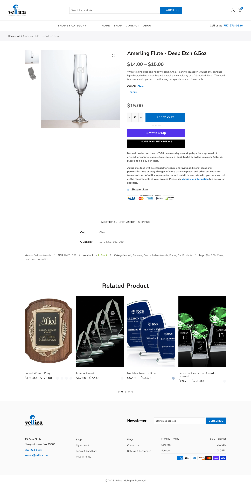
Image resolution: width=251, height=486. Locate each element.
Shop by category (72, 25)
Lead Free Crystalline (36, 259)
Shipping (144, 222)
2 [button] (122, 392)
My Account (82, 445)
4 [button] (129, 392)
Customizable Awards (156, 255)
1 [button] (119, 392)
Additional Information (118, 222)
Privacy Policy (83, 456)
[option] (80, 89)
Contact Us (133, 445)
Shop (118, 25)
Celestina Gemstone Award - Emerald (197, 375)
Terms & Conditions (86, 451)
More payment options (156, 141)
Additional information (195, 179)
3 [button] (125, 392)
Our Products (185, 255)
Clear (133, 92)
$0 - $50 (211, 255)
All (18, 36)
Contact (132, 25)
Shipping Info (139, 189)
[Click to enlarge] (113, 55)
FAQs (130, 439)
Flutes (172, 255)
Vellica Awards (42, 255)
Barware (137, 255)
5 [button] (132, 392)
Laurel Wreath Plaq (37, 373)
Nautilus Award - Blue (141, 373)
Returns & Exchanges (139, 451)
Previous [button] (50, 89)
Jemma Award (85, 373)
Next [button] (110, 89)
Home (106, 25)
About (148, 25)
